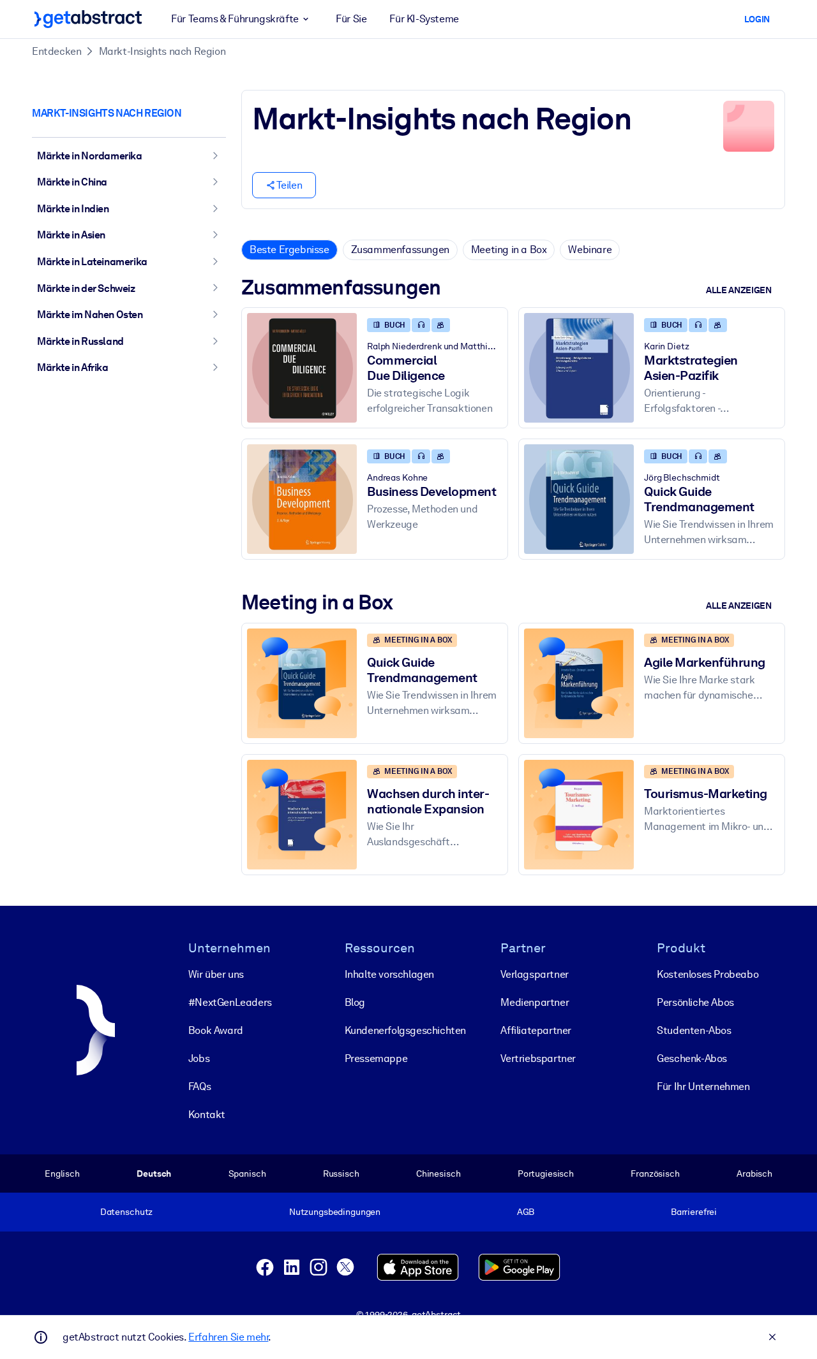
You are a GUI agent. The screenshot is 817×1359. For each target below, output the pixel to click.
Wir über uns (216, 974)
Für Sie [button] (351, 19)
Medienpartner (534, 1002)
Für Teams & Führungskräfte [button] (235, 19)
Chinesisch (438, 1173)
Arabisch (754, 1173)
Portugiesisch (546, 1173)
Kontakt (206, 1114)
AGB (526, 1212)
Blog (355, 1002)
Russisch (341, 1173)
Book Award (215, 1030)
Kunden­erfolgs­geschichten (405, 1030)
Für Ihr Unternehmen (703, 1086)
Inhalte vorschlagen (389, 974)
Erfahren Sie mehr (228, 1337)
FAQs (199, 1086)
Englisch (62, 1173)
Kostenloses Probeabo (707, 974)
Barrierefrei (694, 1212)
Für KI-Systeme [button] (423, 19)
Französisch (655, 1173)
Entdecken (56, 51)
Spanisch (247, 1173)
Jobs (198, 1058)
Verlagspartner (534, 974)
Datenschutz (126, 1212)
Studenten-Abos (694, 1030)
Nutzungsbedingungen (334, 1212)
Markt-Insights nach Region (162, 51)
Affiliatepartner (535, 1030)
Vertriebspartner (538, 1058)
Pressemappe (376, 1058)
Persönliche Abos (695, 1002)
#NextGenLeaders (230, 1002)
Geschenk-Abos (692, 1058)
